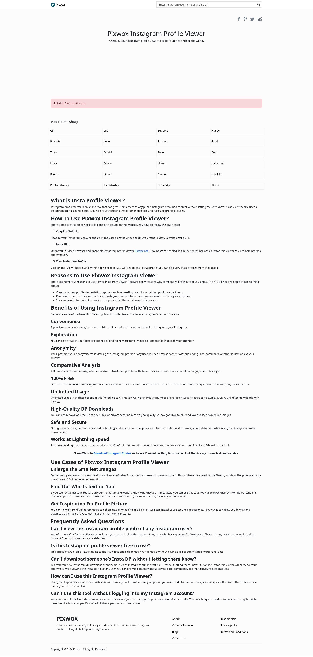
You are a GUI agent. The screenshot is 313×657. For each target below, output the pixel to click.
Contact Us (179, 638)
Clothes (162, 174)
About (176, 619)
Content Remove (182, 625)
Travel (54, 152)
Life (106, 130)
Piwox (215, 185)
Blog (175, 632)
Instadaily (164, 185)
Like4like (217, 174)
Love (107, 141)
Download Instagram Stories (112, 453)
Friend (54, 174)
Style (161, 152)
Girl (52, 130)
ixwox (60, 4)
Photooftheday (59, 185)
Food (215, 141)
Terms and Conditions (234, 632)
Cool (214, 152)
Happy (216, 130)
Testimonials (228, 619)
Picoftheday (111, 185)
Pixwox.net (141, 251)
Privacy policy (229, 625)
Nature (162, 163)
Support (163, 130)
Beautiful (55, 141)
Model (108, 152)
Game (107, 174)
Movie (108, 163)
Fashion (162, 141)
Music (54, 163)
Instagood (218, 163)
